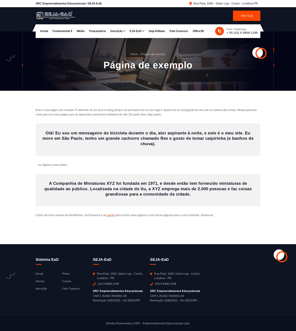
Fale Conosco (179, 31)
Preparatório (97, 31)
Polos (65, 273)
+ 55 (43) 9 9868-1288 (242, 32)
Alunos (40, 281)
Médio (81, 31)
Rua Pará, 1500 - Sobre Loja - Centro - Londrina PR (226, 3)
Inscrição (116, 31)
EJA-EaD (136, 31)
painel (111, 215)
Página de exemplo (153, 54)
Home (134, 54)
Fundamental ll (62, 31)
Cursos (66, 281)
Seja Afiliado (157, 31)
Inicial (44, 31)
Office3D (198, 31)
